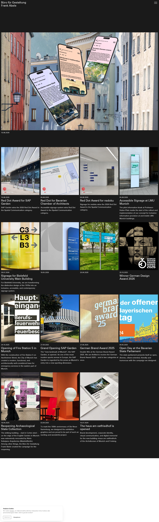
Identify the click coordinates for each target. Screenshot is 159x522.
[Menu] (155, 2)
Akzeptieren (16, 517)
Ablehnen (7, 517)
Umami (12, 511)
